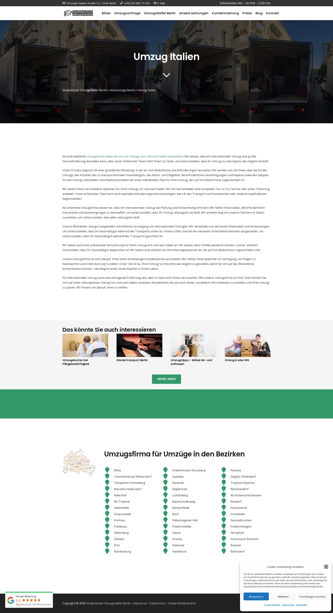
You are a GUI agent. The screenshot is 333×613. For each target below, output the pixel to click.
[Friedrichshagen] (225, 526)
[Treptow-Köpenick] (225, 483)
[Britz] (109, 545)
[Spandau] (167, 476)
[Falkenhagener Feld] (167, 520)
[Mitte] (109, 470)
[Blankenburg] (109, 551)
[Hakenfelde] (109, 508)
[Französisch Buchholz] (225, 539)
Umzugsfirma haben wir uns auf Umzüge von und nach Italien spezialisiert (135, 156)
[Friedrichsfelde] (167, 526)
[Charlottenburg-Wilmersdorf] (109, 476)
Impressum (301, 604)
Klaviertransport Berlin (132, 360)
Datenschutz (288, 604)
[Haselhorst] (167, 551)
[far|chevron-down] (166, 75)
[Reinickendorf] (225, 489)
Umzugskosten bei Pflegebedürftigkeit (75, 362)
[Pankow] (225, 470)
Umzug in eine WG (237, 360)
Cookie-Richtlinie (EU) (182, 603)
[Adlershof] (109, 495)
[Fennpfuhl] (225, 533)
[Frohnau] (109, 520)
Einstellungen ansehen (312, 596)
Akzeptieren (256, 596)
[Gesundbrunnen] (225, 520)
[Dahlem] (109, 539)
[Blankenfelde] (167, 508)
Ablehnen (283, 596)
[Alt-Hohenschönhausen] (225, 495)
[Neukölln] (167, 483)
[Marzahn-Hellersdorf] (109, 489)
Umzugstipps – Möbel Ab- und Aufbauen (191, 362)
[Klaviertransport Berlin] (139, 336)
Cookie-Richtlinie (272, 604)
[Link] (78, 13)
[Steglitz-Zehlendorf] (225, 476)
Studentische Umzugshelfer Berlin (84, 90)
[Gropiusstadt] (109, 514)
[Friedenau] (109, 526)
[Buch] (167, 514)
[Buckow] (225, 545)
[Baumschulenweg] (167, 501)
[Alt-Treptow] (109, 501)
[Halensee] (167, 545)
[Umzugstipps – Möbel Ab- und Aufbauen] (193, 336)
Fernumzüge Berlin (122, 90)
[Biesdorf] (225, 501)
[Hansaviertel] (225, 508)
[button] (326, 566)
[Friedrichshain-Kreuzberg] (167, 470)
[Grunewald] (225, 514)
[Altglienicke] (167, 489)
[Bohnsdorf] (225, 551)
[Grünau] (167, 539)
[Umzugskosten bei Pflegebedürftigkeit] (85, 336)
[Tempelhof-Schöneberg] (109, 483)
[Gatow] (167, 533)
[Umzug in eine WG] (248, 336)
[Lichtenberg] (167, 495)
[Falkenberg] (109, 533)
